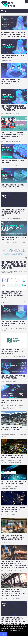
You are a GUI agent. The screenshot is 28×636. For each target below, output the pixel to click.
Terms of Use (21, 628)
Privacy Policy (4, 630)
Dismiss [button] (4, 634)
